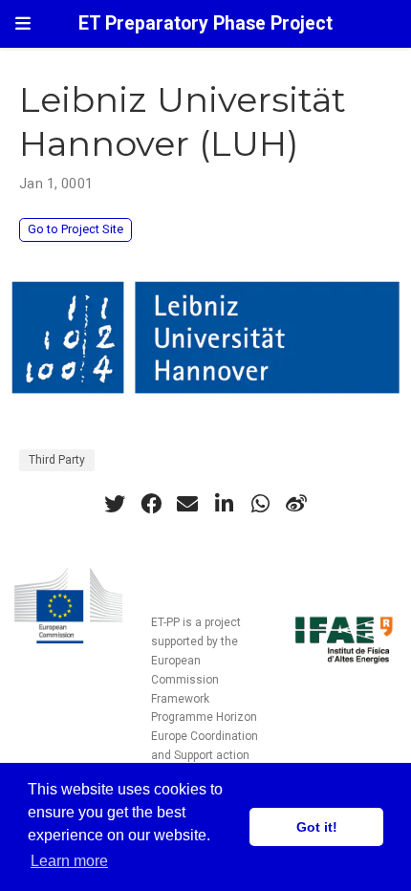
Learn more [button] (69, 861)
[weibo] (296, 503)
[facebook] (151, 503)
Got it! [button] (316, 827)
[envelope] (187, 503)
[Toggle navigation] (23, 23)
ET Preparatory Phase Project (205, 23)
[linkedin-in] (223, 503)
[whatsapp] (260, 503)
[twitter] (114, 503)
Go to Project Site (75, 229)
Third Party (57, 460)
